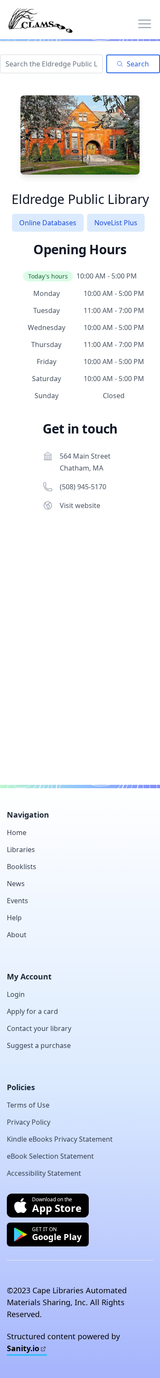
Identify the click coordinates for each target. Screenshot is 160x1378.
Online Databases (47, 222)
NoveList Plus (115, 222)
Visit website (80, 505)
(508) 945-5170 (83, 486)
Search (138, 64)
